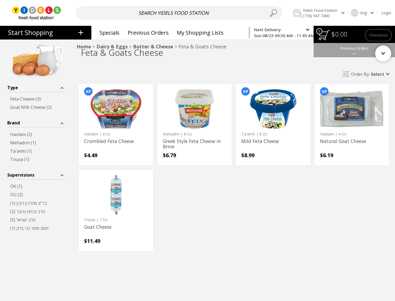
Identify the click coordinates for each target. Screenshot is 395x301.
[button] (318, 12)
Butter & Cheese (153, 46)
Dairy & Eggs (112, 46)
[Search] (273, 13)
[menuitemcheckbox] (36, 99)
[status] (324, 35)
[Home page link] (36, 13)
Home (84, 46)
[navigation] (45, 33)
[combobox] (179, 13)
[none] (116, 124)
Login (386, 12)
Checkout (378, 35)
